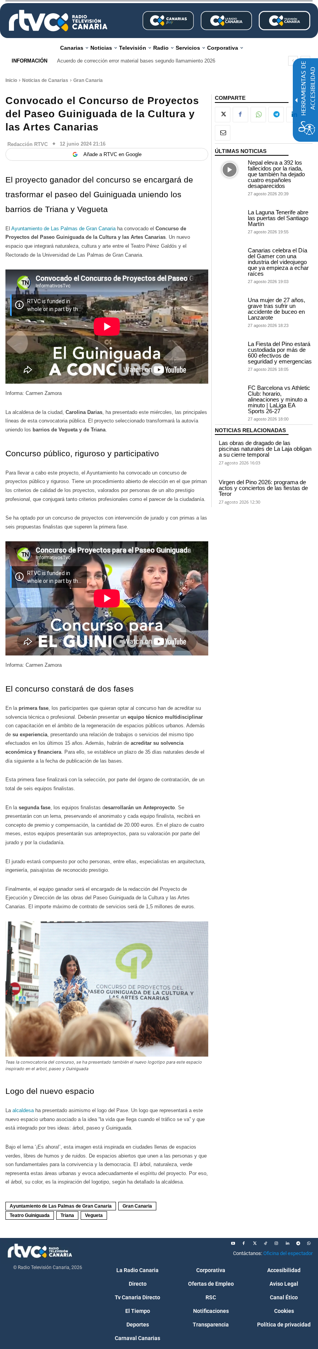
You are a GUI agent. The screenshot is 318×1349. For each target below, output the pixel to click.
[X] (222, 114)
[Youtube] (233, 1243)
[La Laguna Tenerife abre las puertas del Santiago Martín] (229, 219)
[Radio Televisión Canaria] (58, 20)
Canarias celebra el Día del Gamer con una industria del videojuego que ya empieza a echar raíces (278, 262)
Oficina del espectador (288, 1253)
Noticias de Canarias (45, 80)
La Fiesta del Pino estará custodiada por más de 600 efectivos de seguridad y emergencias (280, 353)
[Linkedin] (287, 1243)
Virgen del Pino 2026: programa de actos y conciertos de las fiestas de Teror (263, 488)
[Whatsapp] (309, 1243)
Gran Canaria (88, 80)
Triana (67, 1215)
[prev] (293, 61)
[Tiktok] (265, 1243)
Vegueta (94, 1215)
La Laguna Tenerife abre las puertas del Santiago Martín (278, 218)
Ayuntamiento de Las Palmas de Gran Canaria (63, 228)
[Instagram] (276, 1243)
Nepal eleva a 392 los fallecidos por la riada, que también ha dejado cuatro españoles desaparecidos (276, 174)
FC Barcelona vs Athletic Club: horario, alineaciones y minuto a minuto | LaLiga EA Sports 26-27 (279, 399)
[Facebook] (240, 114)
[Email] (222, 133)
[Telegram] (276, 114)
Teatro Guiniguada (30, 1215)
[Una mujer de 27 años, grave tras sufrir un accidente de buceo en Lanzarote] (229, 307)
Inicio (11, 80)
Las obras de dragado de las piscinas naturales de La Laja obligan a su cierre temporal (265, 449)
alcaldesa (23, 1110)
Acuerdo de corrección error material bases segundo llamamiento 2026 (136, 61)
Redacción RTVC (27, 144)
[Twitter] (254, 1243)
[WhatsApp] (258, 114)
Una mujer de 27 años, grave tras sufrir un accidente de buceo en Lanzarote (276, 309)
